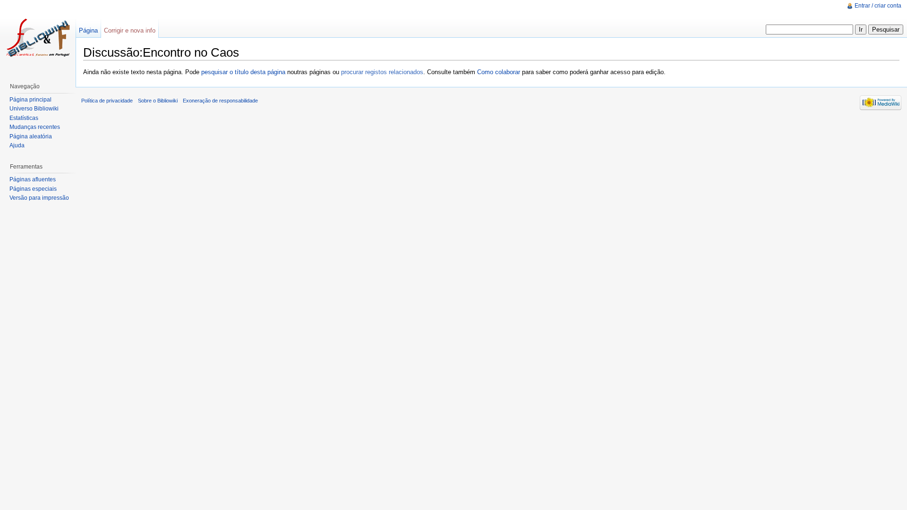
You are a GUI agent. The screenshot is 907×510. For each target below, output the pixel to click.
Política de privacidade (107, 100)
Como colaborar (498, 72)
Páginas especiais (33, 189)
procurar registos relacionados (382, 72)
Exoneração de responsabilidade (220, 100)
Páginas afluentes (32, 179)
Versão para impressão (39, 198)
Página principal (30, 99)
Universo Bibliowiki (34, 108)
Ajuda (17, 145)
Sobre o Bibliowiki (158, 100)
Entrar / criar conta (878, 5)
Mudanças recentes (34, 127)
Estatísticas (23, 118)
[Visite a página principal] (38, 38)
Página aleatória (30, 136)
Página (88, 30)
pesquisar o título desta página (243, 72)
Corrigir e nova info (129, 30)
